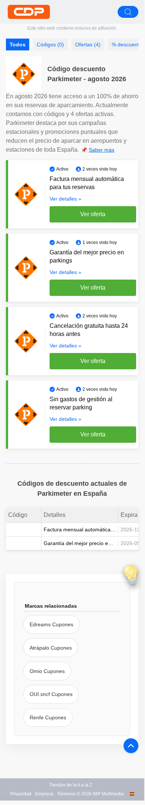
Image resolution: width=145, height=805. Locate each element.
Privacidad (20, 793)
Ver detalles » (65, 199)
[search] (128, 12)
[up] (131, 745)
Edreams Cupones (51, 624)
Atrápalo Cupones (51, 648)
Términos (66, 793)
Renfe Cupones (48, 717)
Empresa (44, 793)
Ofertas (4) (88, 44)
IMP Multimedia (108, 793)
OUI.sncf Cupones (51, 694)
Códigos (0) (50, 44)
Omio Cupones (47, 671)
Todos (18, 44)
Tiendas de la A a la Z (70, 785)
